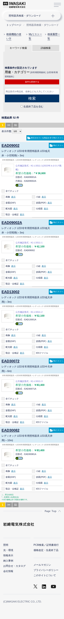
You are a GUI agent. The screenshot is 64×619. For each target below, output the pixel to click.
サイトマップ (57, 5)
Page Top (50, 511)
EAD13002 (10, 292)
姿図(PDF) (41, 202)
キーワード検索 (18, 48)
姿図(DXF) (11, 202)
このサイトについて (45, 575)
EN (36, 3)
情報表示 (8, 555)
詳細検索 (46, 48)
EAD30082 (10, 430)
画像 (8, 197)
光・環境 (8, 550)
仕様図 (39, 208)
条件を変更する (32, 82)
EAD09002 (10, 145)
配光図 (9, 208)
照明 (5, 545)
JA (31, 3)
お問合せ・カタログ (14, 566)
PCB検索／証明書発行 (46, 545)
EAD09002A (12, 222)
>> (8, 125)
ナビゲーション (29, 15)
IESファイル (42, 353)
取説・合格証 (12, 214)
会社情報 (8, 571)
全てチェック (12, 191)
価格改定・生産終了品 (46, 550)
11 (15, 125)
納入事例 (8, 560)
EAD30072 (10, 361)
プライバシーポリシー (46, 570)
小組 (38, 197)
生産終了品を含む (33, 106)
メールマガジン (42, 565)
